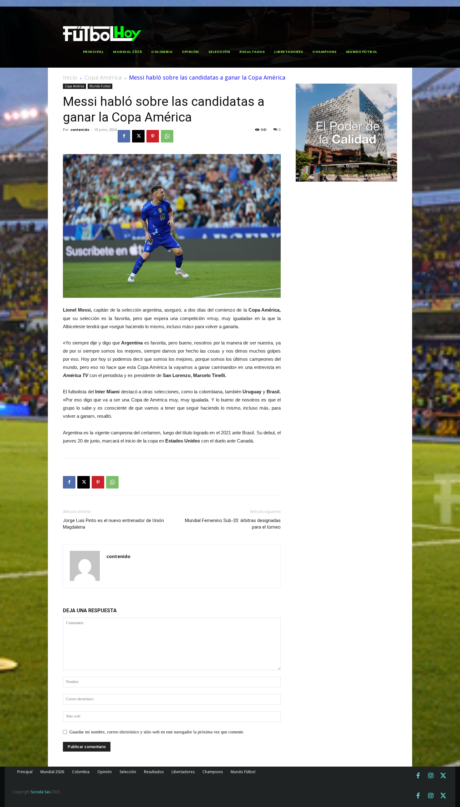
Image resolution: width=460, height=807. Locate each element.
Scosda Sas (40, 791)
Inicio (70, 77)
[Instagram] (430, 776)
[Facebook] (124, 136)
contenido (79, 129)
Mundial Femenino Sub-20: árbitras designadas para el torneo (233, 524)
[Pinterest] (152, 136)
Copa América (103, 77)
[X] (138, 136)
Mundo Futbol (99, 86)
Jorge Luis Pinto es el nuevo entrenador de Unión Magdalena (113, 524)
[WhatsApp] (167, 136)
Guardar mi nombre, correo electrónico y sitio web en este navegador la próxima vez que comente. (156, 732)
